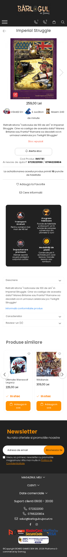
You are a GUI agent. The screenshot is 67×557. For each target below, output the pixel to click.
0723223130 (35, 509)
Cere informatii (32, 192)
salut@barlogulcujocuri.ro (35, 519)
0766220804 (35, 514)
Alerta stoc (35, 151)
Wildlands (42, 379)
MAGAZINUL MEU (32, 477)
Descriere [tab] (12, 280)
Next (61, 72)
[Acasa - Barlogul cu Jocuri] (33, 9)
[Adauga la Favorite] (28, 354)
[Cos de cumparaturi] (54, 22)
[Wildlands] (48, 364)
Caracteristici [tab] (14, 316)
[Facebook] (30, 524)
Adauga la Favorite (32, 184)
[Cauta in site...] (63, 22)
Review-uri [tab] (14, 323)
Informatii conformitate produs (24, 308)
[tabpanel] (33, 68)
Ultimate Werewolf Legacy (17, 381)
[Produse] (5, 23)
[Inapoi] (3, 31)
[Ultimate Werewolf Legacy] (18, 364)
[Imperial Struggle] (33, 68)
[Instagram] (36, 524)
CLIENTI (32, 485)
